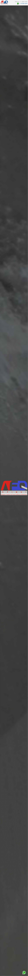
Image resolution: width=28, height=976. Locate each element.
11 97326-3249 (23, 3)
